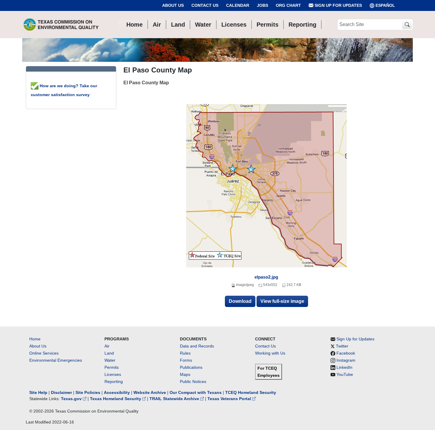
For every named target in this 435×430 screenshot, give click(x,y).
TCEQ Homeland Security (250, 392)
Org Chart (288, 5)
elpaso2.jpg (266, 276)
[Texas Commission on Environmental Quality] (61, 24)
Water (109, 360)
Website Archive (149, 392)
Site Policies (87, 392)
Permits (111, 367)
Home (35, 339)
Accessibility (117, 392)
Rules (185, 353)
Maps (185, 374)
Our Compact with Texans (196, 392)
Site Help (38, 392)
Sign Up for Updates (337, 5)
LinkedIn (344, 367)
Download (240, 301)
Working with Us (270, 353)
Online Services (44, 353)
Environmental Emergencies (55, 360)
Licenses (112, 374)
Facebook (345, 353)
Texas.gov (72, 398)
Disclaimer (61, 392)
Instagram (345, 360)
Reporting (113, 381)
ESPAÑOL (385, 5)
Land (109, 353)
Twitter (342, 346)
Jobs (262, 5)
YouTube (344, 374)
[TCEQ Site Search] (407, 24)
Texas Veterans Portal (229, 398)
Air (106, 346)
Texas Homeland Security (116, 398)
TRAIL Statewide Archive (174, 398)
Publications (191, 367)
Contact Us (204, 5)
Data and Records (197, 346)
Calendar (237, 5)
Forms (186, 360)
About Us (173, 5)
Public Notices (193, 381)
